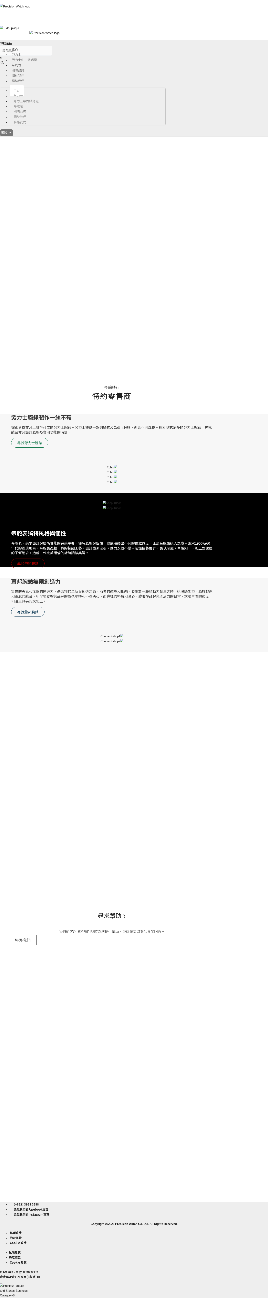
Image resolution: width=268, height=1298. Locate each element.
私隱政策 (16, 1233)
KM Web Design (12, 1272)
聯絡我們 (18, 80)
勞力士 (16, 54)
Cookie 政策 (18, 1243)
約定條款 (16, 1238)
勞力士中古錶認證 (24, 59)
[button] (4, 190)
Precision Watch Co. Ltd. (131, 1224)
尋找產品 (6, 43)
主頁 (15, 49)
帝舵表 (16, 65)
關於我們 (18, 75)
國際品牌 (18, 70)
